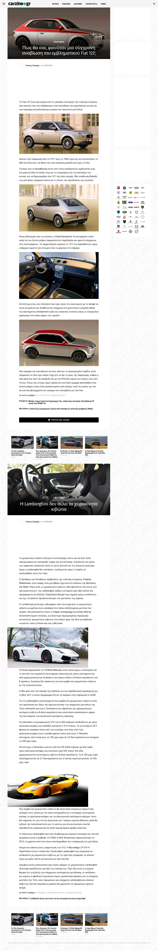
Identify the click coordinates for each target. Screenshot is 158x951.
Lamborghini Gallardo (73, 893)
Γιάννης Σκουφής (32, 65)
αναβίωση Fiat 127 (58, 395)
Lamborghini (40, 893)
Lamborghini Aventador (55, 893)
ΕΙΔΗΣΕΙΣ (66, 4)
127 (37, 395)
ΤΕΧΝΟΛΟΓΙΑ (91, 4)
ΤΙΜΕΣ (103, 4)
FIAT (41, 395)
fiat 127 (47, 395)
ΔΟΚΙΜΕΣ (78, 4)
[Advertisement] (132, 111)
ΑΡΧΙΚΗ (55, 4)
